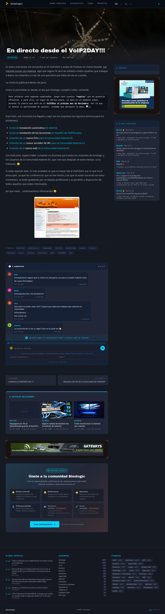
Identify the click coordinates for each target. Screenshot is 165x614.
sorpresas (42, 253)
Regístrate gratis (77, 353)
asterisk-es (33, 248)
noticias (11, 253)
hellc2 (70, 57)
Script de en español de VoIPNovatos (45, 132)
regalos (30, 253)
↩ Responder (82, 284)
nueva (21, 253)
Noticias (82, 563)
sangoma (118, 587)
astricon (134, 587)
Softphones (150, 587)
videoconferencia (143, 581)
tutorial (145, 574)
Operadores (82, 587)
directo (58, 248)
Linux (134, 570)
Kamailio (119, 567)
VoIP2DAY (62, 253)
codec (117, 591)
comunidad (47, 248)
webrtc (134, 577)
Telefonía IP (82, 590)
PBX (146, 577)
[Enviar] (102, 348)
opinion (150, 584)
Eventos (92, 248)
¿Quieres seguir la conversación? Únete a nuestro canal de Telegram (58, 338)
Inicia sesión (79, 524)
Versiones (82, 573)
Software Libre (82, 592)
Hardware (119, 577)
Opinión (82, 579)
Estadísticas (76, 3)
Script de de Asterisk (33, 127)
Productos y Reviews (82, 584)
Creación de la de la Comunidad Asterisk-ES (39, 148)
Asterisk (12, 57)
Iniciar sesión (88, 353)
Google (118, 584)
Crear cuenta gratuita (43, 524)
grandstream (134, 584)
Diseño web (71, 248)
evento (82, 248)
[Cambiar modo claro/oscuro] (126, 4)
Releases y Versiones (124, 574)
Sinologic (82, 560)
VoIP (52, 253)
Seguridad (82, 576)
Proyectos (102, 3)
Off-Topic (82, 595)
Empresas (149, 570)
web (71, 253)
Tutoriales (82, 582)
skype (133, 567)
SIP (146, 560)
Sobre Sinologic (58, 3)
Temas (90, 3)
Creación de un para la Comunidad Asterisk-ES (40, 138)
